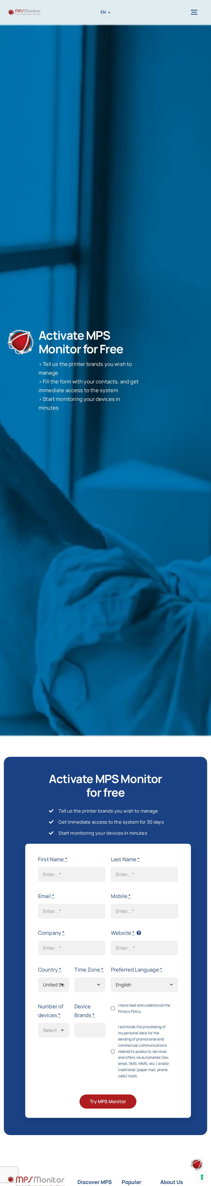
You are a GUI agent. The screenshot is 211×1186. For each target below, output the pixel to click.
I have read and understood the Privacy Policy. (144, 1008)
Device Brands (84, 1011)
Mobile (121, 896)
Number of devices (50, 1011)
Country (49, 969)
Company (51, 932)
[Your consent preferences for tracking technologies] (202, 1177)
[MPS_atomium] (197, 1161)
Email (46, 896)
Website (123, 932)
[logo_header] (24, 11)
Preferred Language (136, 969)
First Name (52, 859)
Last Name (125, 859)
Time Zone (88, 969)
